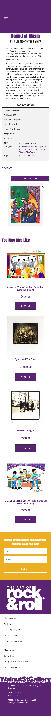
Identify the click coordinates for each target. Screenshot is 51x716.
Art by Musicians (26, 147)
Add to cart (30, 178)
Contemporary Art (12, 629)
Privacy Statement (12, 667)
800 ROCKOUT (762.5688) (19, 710)
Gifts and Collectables (14, 641)
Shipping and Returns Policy (17, 661)
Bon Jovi (22, 156)
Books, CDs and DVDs (13, 635)
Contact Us (9, 656)
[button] (42, 187)
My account (9, 650)
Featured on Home (30, 149)
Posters (7, 624)
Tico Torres (30, 152)
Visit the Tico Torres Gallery (25, 41)
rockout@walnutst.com (18, 713)
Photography (10, 618)
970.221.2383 (14, 707)
